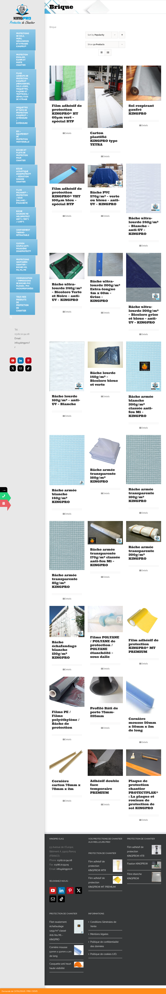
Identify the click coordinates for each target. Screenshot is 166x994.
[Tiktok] (61, 898)
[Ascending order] (122, 35)
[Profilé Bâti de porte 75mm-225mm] (105, 690)
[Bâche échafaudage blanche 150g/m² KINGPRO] (66, 621)
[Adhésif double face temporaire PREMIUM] (105, 762)
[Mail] (52, 898)
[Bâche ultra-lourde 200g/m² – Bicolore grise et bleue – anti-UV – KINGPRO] (143, 277)
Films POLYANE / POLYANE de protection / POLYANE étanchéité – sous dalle (104, 647)
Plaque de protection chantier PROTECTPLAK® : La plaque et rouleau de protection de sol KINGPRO (143, 794)
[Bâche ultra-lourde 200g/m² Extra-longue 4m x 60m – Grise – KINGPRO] (105, 264)
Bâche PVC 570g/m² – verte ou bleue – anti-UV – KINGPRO (104, 198)
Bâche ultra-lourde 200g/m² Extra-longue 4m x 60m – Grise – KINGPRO (105, 291)
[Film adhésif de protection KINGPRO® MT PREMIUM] (143, 620)
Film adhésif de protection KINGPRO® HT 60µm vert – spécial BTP (67, 113)
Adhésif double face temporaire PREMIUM (104, 787)
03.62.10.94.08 (64, 860)
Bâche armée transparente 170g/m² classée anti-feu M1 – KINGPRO (105, 557)
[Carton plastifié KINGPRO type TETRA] (105, 97)
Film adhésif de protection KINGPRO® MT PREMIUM (143, 646)
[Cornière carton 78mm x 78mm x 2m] (66, 762)
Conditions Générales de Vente (103, 924)
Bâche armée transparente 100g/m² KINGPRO (141, 495)
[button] (22, 317)
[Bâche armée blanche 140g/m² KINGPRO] (66, 460)
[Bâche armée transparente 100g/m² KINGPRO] (143, 459)
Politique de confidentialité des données (104, 944)
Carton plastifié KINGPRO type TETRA (103, 139)
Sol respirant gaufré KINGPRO (141, 109)
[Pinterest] (70, 890)
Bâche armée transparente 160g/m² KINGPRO (103, 475)
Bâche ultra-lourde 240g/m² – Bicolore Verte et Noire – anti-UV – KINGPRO (67, 292)
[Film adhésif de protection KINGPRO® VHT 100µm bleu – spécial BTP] (66, 173)
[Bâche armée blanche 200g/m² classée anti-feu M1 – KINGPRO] (143, 366)
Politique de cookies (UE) (103, 954)
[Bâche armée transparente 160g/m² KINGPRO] (105, 450)
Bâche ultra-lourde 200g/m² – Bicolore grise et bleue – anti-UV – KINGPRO (144, 314)
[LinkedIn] (61, 890)
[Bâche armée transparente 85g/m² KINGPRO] (66, 545)
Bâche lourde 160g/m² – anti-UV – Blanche (66, 400)
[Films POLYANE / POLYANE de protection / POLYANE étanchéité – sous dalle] (105, 619)
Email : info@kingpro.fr (22, 342)
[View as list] (108, 52)
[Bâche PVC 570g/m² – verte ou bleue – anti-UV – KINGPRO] (105, 175)
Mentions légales (99, 934)
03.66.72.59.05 (61, 864)
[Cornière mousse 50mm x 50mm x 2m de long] (143, 695)
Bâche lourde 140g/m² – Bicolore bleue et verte (104, 378)
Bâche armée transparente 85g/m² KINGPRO (64, 581)
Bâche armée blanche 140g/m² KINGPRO (64, 496)
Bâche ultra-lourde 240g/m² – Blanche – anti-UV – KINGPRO (143, 226)
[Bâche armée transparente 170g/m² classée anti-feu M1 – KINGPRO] (105, 533)
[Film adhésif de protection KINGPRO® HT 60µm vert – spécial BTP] (66, 83)
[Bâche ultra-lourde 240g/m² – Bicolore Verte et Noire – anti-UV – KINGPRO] (66, 266)
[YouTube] (52, 890)
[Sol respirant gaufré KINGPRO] (143, 83)
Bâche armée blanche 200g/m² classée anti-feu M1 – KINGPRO (141, 406)
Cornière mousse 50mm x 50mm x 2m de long (142, 724)
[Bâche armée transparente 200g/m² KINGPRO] (143, 531)
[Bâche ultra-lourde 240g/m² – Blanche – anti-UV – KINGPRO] (143, 188)
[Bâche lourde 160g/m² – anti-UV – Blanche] (66, 366)
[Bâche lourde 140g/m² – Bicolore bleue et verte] (105, 355)
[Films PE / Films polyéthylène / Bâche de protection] (66, 692)
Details (68, 133)
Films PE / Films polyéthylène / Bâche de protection (66, 719)
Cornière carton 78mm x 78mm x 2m (66, 785)
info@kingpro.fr (64, 869)
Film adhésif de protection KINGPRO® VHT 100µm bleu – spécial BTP (67, 196)
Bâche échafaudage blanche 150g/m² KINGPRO (64, 650)
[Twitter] (78, 890)
